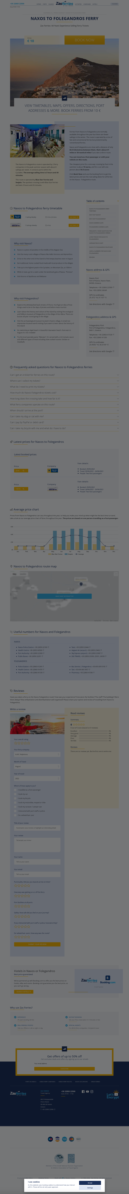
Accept (90, 1183)
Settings (90, 1188)
